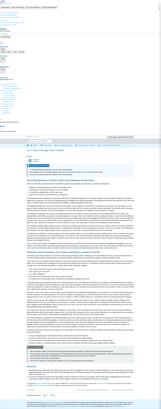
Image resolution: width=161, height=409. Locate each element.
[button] (7, 110)
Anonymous (36, 385)
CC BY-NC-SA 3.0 (103, 383)
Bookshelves (47, 145)
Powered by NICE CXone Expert (53, 402)
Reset (3, 49)
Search (30, 141)
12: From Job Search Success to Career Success (115, 145)
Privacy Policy (60, 406)
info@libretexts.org (118, 406)
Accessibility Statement (84, 406)
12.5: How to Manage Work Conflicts (45, 383)
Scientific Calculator (10, 97)
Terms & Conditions (71, 406)
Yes (47, 395)
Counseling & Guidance (64, 145)
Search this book (5, 31)
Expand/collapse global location (133, 145)
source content (46, 385)
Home (35, 145)
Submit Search (5, 37)
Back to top (30, 390)
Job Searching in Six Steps (86, 145)
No (54, 395)
